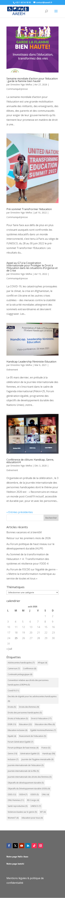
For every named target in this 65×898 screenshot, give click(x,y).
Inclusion (13, 759)
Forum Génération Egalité (20, 741)
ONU (45, 794)
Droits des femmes (29, 707)
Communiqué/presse (17, 88)
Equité (12, 736)
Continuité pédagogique (20, 674)
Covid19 (13, 690)
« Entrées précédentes (19, 512)
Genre (12, 753)
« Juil (9, 648)
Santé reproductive (17, 806)
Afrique (42, 662)
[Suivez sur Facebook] (9, 845)
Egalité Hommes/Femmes (43, 730)
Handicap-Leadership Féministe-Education (31, 361)
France (45, 747)
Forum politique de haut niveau (23, 747)
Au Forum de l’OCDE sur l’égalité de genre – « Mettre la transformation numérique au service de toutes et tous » (32, 574)
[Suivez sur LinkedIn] (27, 845)
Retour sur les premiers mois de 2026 (28, 538)
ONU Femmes (16, 800)
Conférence (29, 668)
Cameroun (14, 668)
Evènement (12, 369)
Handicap (48, 753)
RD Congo (33, 800)
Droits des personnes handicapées (25, 712)
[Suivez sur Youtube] (21, 845)
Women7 (13, 817)
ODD (12, 794)
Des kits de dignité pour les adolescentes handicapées (32, 698)
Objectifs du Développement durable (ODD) (29, 788)
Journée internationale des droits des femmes (29, 777)
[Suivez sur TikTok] (34, 845)
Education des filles (45, 724)
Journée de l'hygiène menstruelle (37, 759)
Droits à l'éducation (18, 718)
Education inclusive (17, 730)
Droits (12, 707)
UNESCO (36, 806)
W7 (43, 812)
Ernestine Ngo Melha (21, 84)
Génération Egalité (29, 753)
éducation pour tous (32, 817)
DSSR (12, 724)
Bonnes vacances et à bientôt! (24, 532)
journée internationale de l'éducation (26, 765)
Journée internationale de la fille (23, 771)
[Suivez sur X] (15, 845)
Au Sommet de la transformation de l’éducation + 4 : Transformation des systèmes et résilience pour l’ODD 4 (27, 559)
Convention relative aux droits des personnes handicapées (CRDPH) (28, 682)
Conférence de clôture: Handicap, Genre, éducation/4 (30, 461)
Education (25, 724)
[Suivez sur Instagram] (40, 845)
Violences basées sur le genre (22, 812)
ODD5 (34, 794)
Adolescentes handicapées (21, 662)
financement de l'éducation (32, 736)
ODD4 (23, 794)
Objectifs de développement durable (26, 782)
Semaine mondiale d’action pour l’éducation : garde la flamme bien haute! (32, 80)
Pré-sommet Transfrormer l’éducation (29, 209)
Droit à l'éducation (41, 718)
